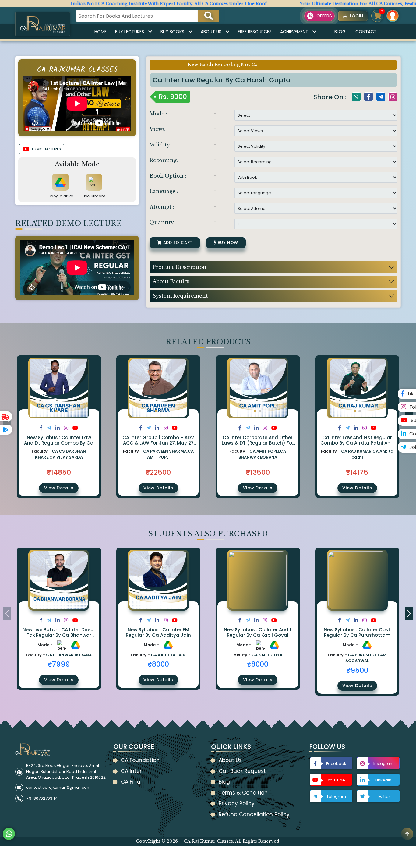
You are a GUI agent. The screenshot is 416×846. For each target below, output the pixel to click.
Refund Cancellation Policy (254, 814)
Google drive (60, 196)
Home (100, 32)
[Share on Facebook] (41, 428)
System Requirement (180, 296)
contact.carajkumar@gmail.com (58, 787)
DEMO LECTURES (46, 149)
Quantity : (163, 222)
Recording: (164, 160)
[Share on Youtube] (75, 428)
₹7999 (59, 664)
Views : (159, 129)
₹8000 (158, 664)
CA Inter (131, 771)
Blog (340, 32)
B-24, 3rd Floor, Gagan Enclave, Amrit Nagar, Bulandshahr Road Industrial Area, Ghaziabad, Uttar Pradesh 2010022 (66, 771)
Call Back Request (242, 771)
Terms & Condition (243, 792)
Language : (164, 191)
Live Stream (94, 196)
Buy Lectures (129, 32)
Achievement (294, 32)
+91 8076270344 (42, 798)
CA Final (131, 781)
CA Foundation (140, 760)
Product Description (179, 267)
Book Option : (168, 176)
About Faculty (171, 281)
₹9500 (357, 670)
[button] (56, 411)
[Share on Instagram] (66, 428)
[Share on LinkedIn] (57, 428)
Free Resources (255, 32)
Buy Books (172, 32)
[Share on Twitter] (49, 428)
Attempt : (162, 207)
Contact (366, 32)
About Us (211, 32)
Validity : (161, 145)
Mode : (158, 114)
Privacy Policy (237, 803)
